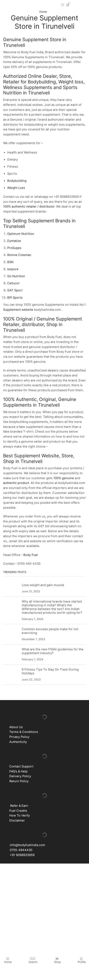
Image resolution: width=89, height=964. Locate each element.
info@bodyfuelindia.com (26, 845)
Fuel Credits (17, 811)
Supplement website (18, 310)
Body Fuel (30, 555)
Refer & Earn (19, 806)
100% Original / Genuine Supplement (42, 319)
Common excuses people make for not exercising (50, 631)
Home (43, 11)
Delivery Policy (20, 776)
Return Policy (19, 781)
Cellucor (13, 283)
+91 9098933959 (21, 855)
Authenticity (18, 742)
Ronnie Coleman (19, 255)
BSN (10, 262)
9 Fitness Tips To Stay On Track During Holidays (50, 671)
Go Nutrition (16, 276)
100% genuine (63, 478)
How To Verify (19, 815)
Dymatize (14, 241)
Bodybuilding (16, 181)
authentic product (16, 483)
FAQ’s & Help (18, 771)
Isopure (12, 269)
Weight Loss (16, 188)
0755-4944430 (20, 850)
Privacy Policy (19, 737)
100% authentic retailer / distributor (28, 206)
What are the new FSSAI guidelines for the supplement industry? (52, 651)
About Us (16, 727)
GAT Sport (14, 290)
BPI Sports (15, 297)
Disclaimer (17, 820)
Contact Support (21, 766)
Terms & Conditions (23, 732)
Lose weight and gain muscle (43, 585)
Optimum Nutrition (20, 234)
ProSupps (14, 248)
